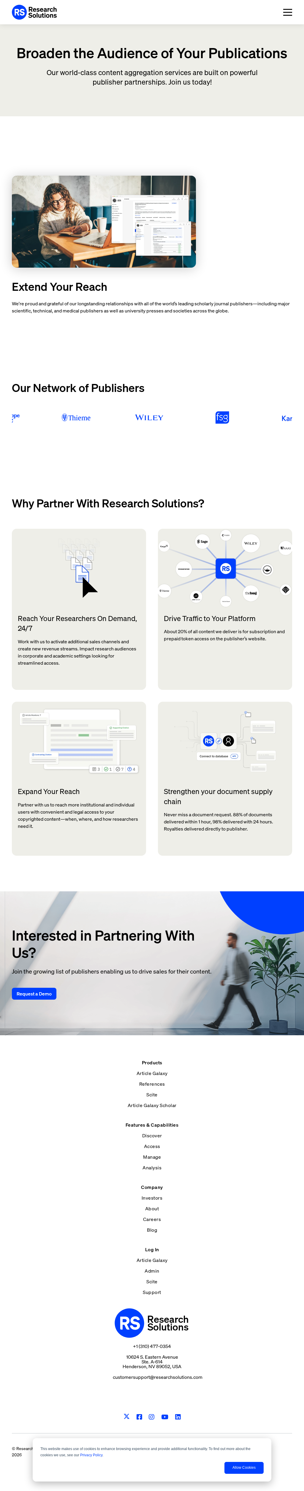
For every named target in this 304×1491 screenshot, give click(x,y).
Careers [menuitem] (152, 1219)
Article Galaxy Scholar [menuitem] (152, 1105)
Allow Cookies (244, 1467)
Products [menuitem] (152, 1062)
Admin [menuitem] (152, 1271)
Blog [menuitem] (152, 1230)
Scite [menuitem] (152, 1094)
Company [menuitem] (152, 1187)
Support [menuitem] (152, 1292)
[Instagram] (151, 1417)
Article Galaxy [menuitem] (152, 1073)
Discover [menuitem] (152, 1135)
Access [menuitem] (152, 1146)
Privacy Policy (91, 1455)
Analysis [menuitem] (152, 1167)
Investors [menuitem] (152, 1198)
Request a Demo (34, 993)
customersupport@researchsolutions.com (157, 1377)
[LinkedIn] (178, 1417)
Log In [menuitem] (152, 1249)
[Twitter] (127, 1416)
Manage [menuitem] (152, 1157)
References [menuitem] (152, 1084)
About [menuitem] (152, 1208)
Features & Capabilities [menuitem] (152, 1125)
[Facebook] (139, 1417)
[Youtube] (165, 1417)
